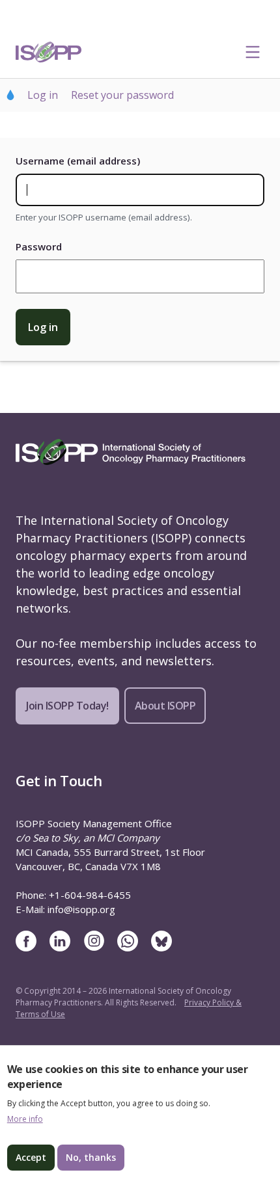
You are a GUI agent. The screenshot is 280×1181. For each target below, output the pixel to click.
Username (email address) (78, 160)
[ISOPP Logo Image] (49, 52)
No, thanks (91, 1157)
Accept (31, 1157)
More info (25, 1119)
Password (39, 246)
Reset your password (122, 95)
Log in (42, 95)
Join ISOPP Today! (67, 705)
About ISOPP (165, 705)
